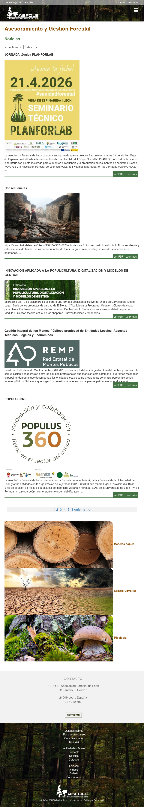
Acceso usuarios (127, 2)
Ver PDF (119, 174)
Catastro (74, 759)
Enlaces (74, 766)
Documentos (73, 777)
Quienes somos (74, 730)
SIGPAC (74, 742)
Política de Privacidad (94, 800)
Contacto (74, 752)
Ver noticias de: (13, 47)
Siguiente (78, 509)
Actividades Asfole (74, 748)
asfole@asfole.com (19, 2)
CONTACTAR (73, 715)
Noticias (74, 756)
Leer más (131, 174)
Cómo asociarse (74, 738)
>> (89, 509)
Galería (74, 773)
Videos (74, 769)
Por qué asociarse (74, 734)
